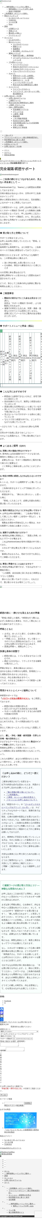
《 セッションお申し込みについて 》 (22, 800)
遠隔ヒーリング (15, 53)
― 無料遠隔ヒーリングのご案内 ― (17, 7)
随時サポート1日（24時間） (23, 78)
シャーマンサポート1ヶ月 (23, 82)
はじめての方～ (15, 40)
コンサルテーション (20, 44)
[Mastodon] (21, 1012)
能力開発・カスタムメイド (23, 51)
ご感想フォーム (15, 100)
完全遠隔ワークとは (20, 109)
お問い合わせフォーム (17, 98)
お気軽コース (14, 29)
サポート (12, 73)
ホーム (2, 161)
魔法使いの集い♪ (15, 33)
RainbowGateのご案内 (21, 121)
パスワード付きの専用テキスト (15, 698)
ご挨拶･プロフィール (17, 105)
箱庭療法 (16, 49)
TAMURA (12, 20)
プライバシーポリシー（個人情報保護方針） (21, 137)
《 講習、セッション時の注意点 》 (21, 797)
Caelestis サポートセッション (24, 69)
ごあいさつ (8, 135)
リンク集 (12, 1210)
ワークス (8, 161)
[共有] (21, 1019)
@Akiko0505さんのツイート (10, 1148)
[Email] (21, 1016)
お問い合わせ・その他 (13, 96)
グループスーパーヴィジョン (24, 71)
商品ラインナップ (11, 16)
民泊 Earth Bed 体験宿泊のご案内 (25, 85)
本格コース (13, 31)
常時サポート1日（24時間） (23, 76)
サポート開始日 (6, 1039)
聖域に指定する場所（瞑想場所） (13, 1041)
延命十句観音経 (15, 11)
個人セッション (15, 42)
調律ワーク (17, 46)
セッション (8, 38)
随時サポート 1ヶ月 (21, 80)
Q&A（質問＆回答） (17, 107)
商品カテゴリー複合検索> (14, 1105)
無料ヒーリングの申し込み (23, 1206)
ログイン (7, 153)
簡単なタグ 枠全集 (20, 127)
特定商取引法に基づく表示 (14, 140)
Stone (10, 24)
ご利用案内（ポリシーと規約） (16, 13)
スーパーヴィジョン (20, 64)
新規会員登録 (9, 155)
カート (6, 1182)
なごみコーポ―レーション (19, 18)
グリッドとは (18, 112)
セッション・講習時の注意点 (20, 1195)
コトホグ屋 (13, 22)
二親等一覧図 (18, 114)
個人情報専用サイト (16, 1212)
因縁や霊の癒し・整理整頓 (23, 55)
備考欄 (2, 1050)
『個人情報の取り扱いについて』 (20, 792)
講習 (6, 26)
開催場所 (16, 116)
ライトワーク (14, 87)
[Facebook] (21, 1009)
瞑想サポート (5, 1029)
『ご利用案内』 (12, 795)
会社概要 (12, 1199)
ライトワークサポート (21, 89)
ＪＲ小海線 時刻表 (20, 118)
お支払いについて (11, 144)
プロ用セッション (15, 62)
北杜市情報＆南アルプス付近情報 (26, 123)
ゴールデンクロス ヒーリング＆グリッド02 (16, 1034)
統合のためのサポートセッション (26, 67)
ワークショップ (15, 35)
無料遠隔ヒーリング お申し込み (21, 9)
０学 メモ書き (18, 125)
